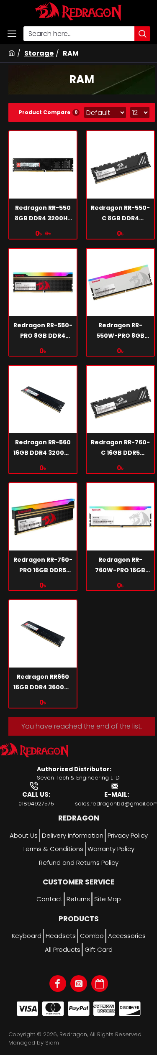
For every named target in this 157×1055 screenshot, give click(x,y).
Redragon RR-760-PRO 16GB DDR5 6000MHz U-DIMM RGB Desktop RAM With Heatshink (42, 566)
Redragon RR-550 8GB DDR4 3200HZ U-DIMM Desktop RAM (43, 214)
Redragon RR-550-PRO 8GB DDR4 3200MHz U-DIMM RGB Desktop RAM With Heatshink (42, 331)
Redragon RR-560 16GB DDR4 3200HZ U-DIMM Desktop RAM (42, 448)
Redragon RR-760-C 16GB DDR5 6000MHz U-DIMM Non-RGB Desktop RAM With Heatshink (120, 448)
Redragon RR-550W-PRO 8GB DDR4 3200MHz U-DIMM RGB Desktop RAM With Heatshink (120, 331)
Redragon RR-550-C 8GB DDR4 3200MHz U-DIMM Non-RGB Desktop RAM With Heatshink (120, 214)
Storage (39, 53)
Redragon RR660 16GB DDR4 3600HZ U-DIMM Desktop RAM (42, 683)
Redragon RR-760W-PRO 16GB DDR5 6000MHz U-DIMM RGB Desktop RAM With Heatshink (120, 566)
